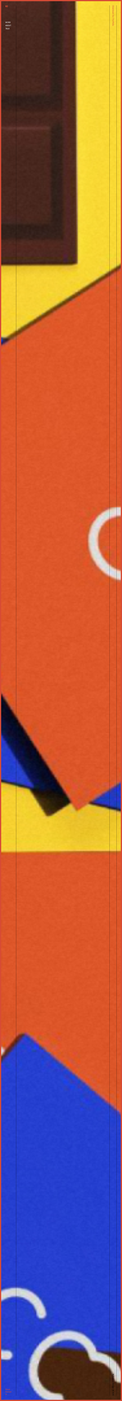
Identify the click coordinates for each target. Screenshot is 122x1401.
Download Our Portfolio (113, 15)
